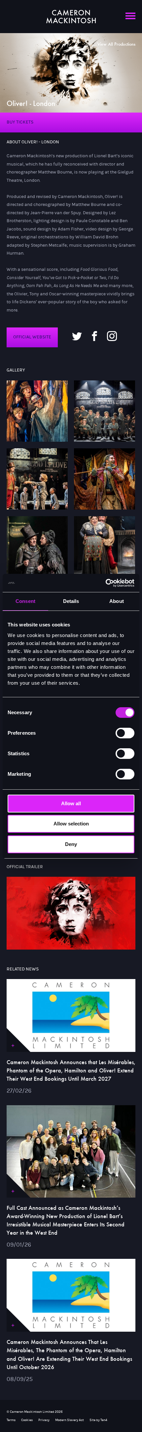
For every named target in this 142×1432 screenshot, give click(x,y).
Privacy (44, 1420)
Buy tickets (20, 122)
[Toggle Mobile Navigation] (130, 19)
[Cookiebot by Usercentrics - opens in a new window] (105, 583)
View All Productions (116, 44)
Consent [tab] (25, 601)
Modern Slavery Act (69, 1420)
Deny (71, 844)
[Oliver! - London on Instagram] (112, 335)
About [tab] (116, 601)
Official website (32, 337)
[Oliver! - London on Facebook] (94, 335)
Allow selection (71, 823)
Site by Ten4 (98, 1420)
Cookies (27, 1420)
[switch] (125, 733)
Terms (11, 1420)
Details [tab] (71, 601)
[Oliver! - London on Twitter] (77, 335)
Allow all (71, 803)
